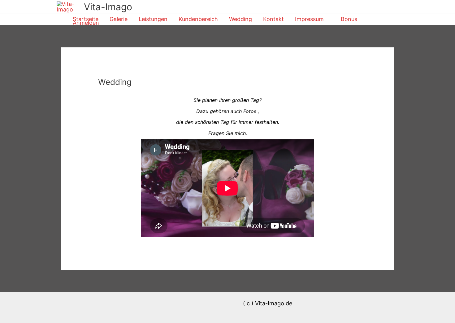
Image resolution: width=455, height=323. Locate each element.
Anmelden (86, 23)
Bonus (349, 19)
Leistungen (153, 19)
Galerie (119, 19)
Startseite (85, 19)
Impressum (309, 19)
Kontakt (273, 19)
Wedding (240, 19)
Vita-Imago (108, 6)
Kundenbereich (198, 19)
